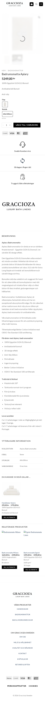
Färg (3, 100)
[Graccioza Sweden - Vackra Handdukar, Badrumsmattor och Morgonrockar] (15, 4)
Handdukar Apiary (9, 503)
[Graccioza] (18, 206)
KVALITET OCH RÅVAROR (22, 648)
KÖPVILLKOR (22, 659)
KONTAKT (22, 653)
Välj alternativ (9, 517)
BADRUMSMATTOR (22, 614)
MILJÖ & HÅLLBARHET (22, 642)
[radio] (5, 104)
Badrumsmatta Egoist (32, 553)
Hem (4, 71)
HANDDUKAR (22, 609)
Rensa (4, 118)
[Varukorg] (31, 4)
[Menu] (41, 4)
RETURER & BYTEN (22, 665)
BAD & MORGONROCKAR (22, 620)
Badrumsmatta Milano (10, 553)
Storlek (4, 109)
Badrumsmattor (15, 71)
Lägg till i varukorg (27, 125)
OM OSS (22, 637)
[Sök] (36, 4)
